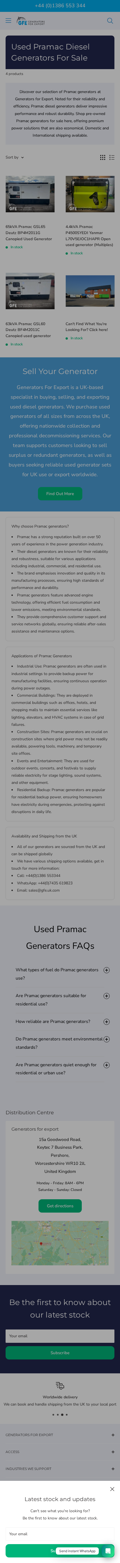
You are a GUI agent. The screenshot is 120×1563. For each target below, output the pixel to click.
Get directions (60, 1206)
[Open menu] (8, 20)
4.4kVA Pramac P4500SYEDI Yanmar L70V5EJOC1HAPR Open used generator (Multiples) (89, 235)
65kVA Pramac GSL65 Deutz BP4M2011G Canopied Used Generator (29, 232)
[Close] (112, 1488)
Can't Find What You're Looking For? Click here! (87, 327)
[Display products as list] (111, 157)
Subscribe (60, 1551)
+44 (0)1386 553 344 (60, 5)
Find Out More (60, 493)
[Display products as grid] (102, 157)
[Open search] (110, 21)
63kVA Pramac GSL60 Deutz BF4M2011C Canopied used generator (28, 329)
